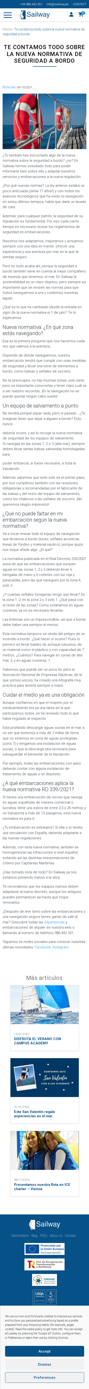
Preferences (44, 1377)
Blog (34, 1236)
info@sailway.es (58, 4)
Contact (79, 4)
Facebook (43, 947)
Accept (44, 1351)
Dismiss (44, 1364)
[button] (81, 15)
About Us (56, 1236)
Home (7, 29)
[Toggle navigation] (8, 16)
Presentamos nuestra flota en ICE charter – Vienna (42, 1187)
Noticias (9, 87)
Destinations (20, 1236)
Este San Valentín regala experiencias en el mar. (34, 1114)
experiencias (54, 922)
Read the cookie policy (28, 1329)
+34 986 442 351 (31, 4)
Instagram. (60, 947)
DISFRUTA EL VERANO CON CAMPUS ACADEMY (37, 1041)
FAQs (43, 1236)
